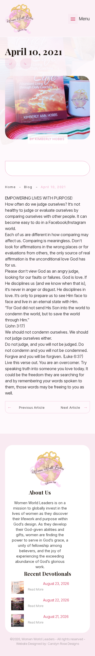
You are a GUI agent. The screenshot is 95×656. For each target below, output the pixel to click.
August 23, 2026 (56, 583)
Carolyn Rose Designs (63, 644)
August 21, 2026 (55, 616)
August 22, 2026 (56, 600)
